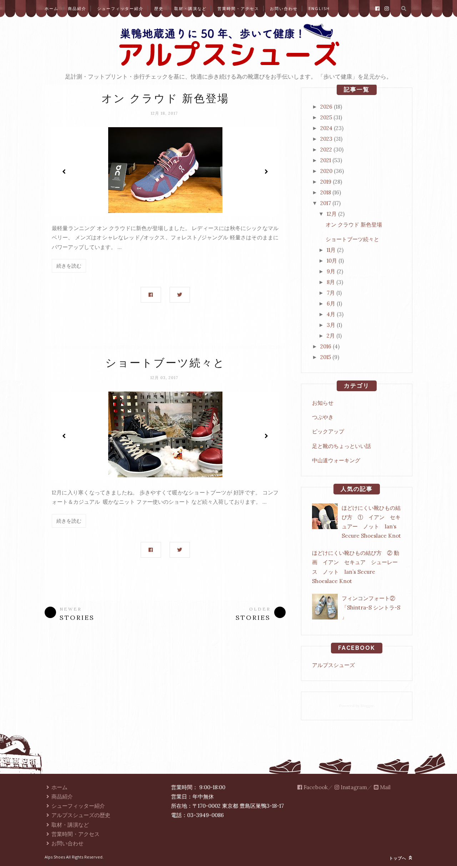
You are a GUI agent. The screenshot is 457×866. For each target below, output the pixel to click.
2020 (326, 171)
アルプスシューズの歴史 (80, 815)
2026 (326, 106)
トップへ (398, 858)
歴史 (159, 8)
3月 (331, 325)
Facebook (315, 787)
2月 (331, 335)
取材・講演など (190, 8)
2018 (325, 192)
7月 (331, 292)
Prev (64, 171)
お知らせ (322, 402)
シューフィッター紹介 (120, 8)
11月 (331, 250)
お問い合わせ (284, 8)
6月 (331, 303)
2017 (325, 203)
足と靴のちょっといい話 (341, 446)
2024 (326, 128)
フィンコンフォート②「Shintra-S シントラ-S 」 (371, 608)
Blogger (367, 705)
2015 (325, 357)
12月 (332, 213)
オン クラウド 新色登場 (165, 98)
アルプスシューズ (333, 665)
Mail (384, 787)
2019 (325, 181)
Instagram (353, 787)
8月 (331, 282)
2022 (326, 149)
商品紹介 (77, 8)
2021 (325, 160)
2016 (325, 346)
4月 (331, 314)
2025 (326, 117)
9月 (331, 271)
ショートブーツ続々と (165, 363)
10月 (332, 260)
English (319, 8)
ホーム (52, 8)
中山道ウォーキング (336, 460)
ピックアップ (328, 431)
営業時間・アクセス (238, 8)
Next (266, 171)
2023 (326, 138)
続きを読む (68, 266)
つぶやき (322, 417)
